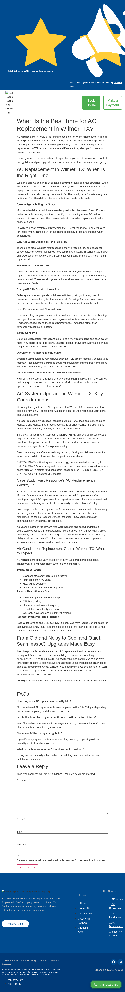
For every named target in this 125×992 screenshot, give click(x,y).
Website (21, 844)
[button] (74, 102)
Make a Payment (112, 103)
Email (21, 831)
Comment (23, 780)
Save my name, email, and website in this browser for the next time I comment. (62, 860)
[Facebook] (114, 962)
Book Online (91, 103)
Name (21, 819)
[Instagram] (120, 962)
